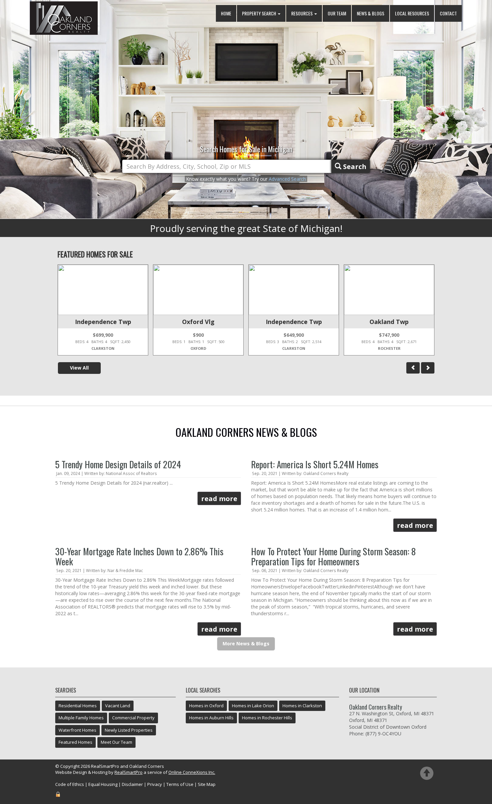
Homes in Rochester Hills (267, 718)
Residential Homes (78, 706)
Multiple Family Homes (81, 718)
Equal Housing (102, 784)
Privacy (154, 784)
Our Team (337, 13)
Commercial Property (133, 718)
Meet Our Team (116, 742)
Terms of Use (179, 784)
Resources (302, 13)
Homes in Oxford (206, 706)
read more (219, 498)
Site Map (207, 784)
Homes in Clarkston (302, 706)
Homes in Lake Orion (253, 706)
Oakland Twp (389, 322)
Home (226, 13)
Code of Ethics (69, 784)
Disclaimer (132, 784)
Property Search (259, 13)
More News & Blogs (246, 643)
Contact (448, 13)
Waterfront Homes (77, 730)
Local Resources (412, 13)
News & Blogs (370, 13)
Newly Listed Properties (129, 730)
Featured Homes (75, 742)
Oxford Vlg (198, 322)
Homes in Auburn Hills (211, 718)
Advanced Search (287, 179)
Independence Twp (103, 322)
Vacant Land (117, 706)
